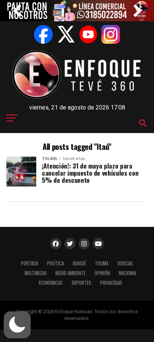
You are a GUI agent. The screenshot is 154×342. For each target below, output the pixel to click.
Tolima (101, 263)
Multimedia (35, 273)
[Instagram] (110, 34)
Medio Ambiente (70, 273)
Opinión (102, 273)
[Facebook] (43, 34)
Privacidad (111, 282)
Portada (29, 263)
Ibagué (79, 263)
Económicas (51, 282)
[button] (17, 324)
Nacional (128, 273)
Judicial (125, 263)
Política (55, 263)
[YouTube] (88, 34)
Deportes (81, 282)
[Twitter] (65, 34)
